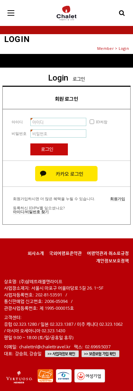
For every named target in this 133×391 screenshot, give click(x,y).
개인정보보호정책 (112, 260)
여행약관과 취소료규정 (108, 253)
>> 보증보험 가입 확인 (100, 353)
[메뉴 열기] (11, 13)
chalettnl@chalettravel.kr (45, 347)
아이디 (17, 122)
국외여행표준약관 (65, 253)
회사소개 (36, 253)
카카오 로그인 (66, 173)
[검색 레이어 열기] (122, 13)
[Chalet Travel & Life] (66, 13)
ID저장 (101, 122)
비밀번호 (19, 133)
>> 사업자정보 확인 (61, 353)
